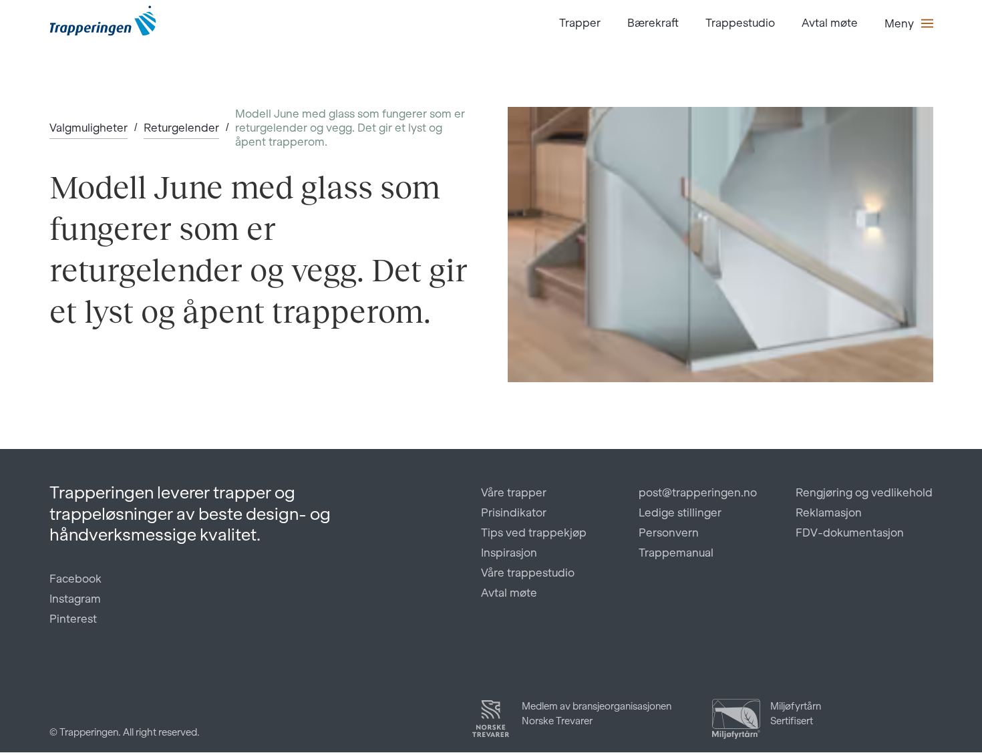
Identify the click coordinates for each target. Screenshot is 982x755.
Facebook (75, 578)
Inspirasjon (509, 552)
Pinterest (73, 618)
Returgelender (181, 127)
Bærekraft (653, 22)
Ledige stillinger (680, 512)
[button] (908, 23)
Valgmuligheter (88, 127)
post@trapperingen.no (698, 492)
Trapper (580, 22)
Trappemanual (676, 552)
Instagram (75, 598)
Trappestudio (740, 22)
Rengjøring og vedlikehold (864, 492)
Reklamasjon (829, 512)
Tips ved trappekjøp (534, 532)
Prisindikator (513, 512)
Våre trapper (513, 492)
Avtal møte (830, 22)
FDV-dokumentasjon (850, 532)
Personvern (669, 532)
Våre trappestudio (528, 572)
